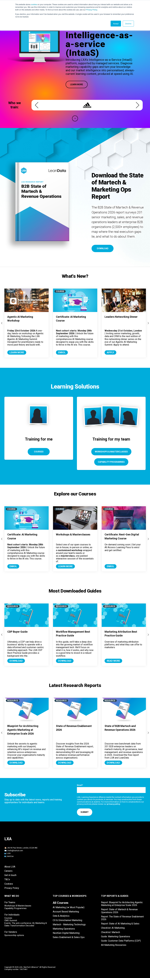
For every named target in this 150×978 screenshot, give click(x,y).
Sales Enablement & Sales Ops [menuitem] (69, 937)
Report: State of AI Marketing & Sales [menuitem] (120, 923)
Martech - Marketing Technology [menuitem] (69, 924)
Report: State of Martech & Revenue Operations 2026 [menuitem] (119, 911)
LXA (8, 853)
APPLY (110, 352)
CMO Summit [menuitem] (10, 920)
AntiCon (10, 856)
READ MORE (113, 660)
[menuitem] (60, 902)
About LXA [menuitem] (9, 866)
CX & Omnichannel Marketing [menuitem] (67, 920)
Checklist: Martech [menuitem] (110, 932)
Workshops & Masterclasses (111, 451)
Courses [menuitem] (8, 918)
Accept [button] (116, 23)
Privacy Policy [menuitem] (11, 888)
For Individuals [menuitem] (11, 914)
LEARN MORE (76, 84)
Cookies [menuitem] (8, 883)
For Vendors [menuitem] (10, 932)
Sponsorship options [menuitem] (14, 935)
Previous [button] (36, 105)
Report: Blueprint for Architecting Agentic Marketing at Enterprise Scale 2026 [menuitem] (122, 904)
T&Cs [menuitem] (7, 879)
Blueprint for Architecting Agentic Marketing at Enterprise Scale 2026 (22, 729)
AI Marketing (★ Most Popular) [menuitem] (68, 907)
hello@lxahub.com (15, 851)
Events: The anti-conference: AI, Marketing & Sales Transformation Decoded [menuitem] (25, 924)
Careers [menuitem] (8, 871)
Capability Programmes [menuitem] (15, 908)
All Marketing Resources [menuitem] (113, 945)
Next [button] (137, 105)
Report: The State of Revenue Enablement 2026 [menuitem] (122, 918)
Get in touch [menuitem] (10, 875)
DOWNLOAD (102, 248)
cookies (34, 4)
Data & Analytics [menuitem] (61, 915)
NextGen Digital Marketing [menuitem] (66, 933)
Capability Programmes (111, 462)
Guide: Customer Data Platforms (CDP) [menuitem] (121, 940)
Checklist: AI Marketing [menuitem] (113, 927)
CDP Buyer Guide (17, 631)
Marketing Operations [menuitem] (64, 928)
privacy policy (113, 804)
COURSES (39, 451)
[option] (87, 105)
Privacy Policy (91, 9)
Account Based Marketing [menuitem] (66, 911)
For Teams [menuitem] (9, 902)
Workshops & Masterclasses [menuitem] (17, 906)
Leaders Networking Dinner (121, 316)
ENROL (62, 352)
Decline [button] (128, 23)
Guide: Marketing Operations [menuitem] (115, 936)
